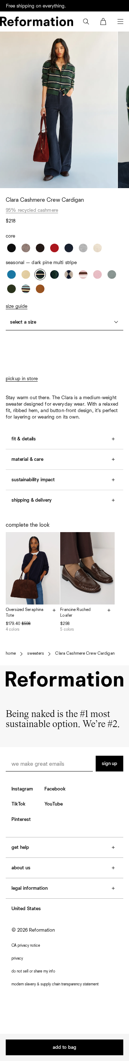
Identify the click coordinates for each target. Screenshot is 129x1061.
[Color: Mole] (40, 248)
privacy (17, 958)
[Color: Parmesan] (26, 274)
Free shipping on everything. (36, 7)
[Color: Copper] (40, 289)
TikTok (18, 804)
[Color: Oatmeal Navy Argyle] (69, 274)
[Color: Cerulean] (11, 274)
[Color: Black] (11, 248)
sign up (109, 763)
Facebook (55, 789)
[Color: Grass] (11, 289)
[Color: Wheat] (97, 248)
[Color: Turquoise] (112, 274)
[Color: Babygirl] (97, 274)
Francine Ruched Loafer (75, 613)
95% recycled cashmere (32, 210)
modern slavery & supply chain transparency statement (55, 984)
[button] (86, 21)
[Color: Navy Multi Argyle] (54, 274)
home (11, 653)
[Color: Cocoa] (26, 248)
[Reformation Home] (36, 21)
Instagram (22, 789)
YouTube (53, 804)
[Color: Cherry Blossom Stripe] (83, 274)
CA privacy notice (25, 945)
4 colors (12, 629)
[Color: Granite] (83, 248)
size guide (16, 306)
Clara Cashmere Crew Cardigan (84, 653)
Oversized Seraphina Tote (24, 613)
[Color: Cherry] (54, 248)
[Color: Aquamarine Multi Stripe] (26, 289)
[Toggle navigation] (120, 21)
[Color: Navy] (69, 248)
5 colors (67, 629)
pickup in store (22, 378)
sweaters (35, 653)
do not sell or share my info (33, 971)
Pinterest (21, 819)
